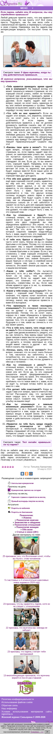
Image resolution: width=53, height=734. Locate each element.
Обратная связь (9, 705)
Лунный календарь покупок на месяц (27, 501)
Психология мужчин (27, 520)
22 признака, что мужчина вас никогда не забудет (26, 629)
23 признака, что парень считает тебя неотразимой (27, 652)
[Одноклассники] (26, 474)
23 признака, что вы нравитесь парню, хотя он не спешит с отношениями (26, 605)
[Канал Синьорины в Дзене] (26, 693)
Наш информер (9, 708)
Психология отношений (27, 525)
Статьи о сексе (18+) (27, 532)
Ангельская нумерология (22, 483)
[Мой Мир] (31, 474)
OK (47, 732)
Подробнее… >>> (37, 732)
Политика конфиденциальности (17, 699)
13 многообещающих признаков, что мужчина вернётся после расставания (26, 676)
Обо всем (27, 529)
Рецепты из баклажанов (21, 512)
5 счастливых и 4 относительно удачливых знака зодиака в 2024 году (27, 581)
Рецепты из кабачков (20, 508)
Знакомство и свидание (27, 522)
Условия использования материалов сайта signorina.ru (26, 712)
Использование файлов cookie (17, 702)
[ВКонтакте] (22, 474)
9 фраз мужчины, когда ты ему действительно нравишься (26, 73)
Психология (26, 515)
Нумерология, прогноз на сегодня (26, 490)
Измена (27, 518)
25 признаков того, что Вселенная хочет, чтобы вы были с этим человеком (26, 557)
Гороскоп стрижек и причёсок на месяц (28, 497)
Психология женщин (27, 527)
